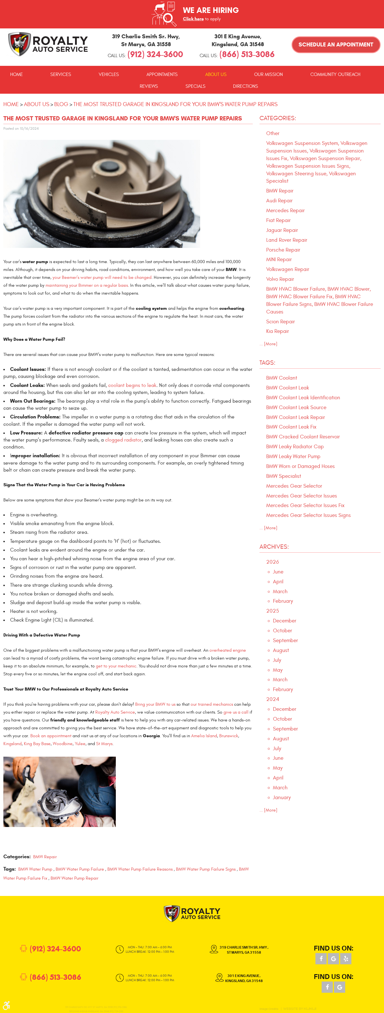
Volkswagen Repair (287, 269)
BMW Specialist (283, 476)
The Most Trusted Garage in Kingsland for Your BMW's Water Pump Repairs (175, 104)
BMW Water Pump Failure (80, 869)
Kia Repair (277, 331)
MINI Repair (279, 259)
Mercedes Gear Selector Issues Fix (305, 505)
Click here (193, 18)
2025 (272, 611)
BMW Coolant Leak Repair (295, 417)
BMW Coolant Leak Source (296, 407)
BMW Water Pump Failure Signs (206, 869)
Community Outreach (335, 74)
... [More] (268, 343)
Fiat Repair (278, 220)
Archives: (274, 546)
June (278, 572)
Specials (195, 86)
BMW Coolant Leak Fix (291, 427)
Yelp (345, 958)
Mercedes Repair (285, 210)
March (280, 591)
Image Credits (268, 1008)
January (282, 797)
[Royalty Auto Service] (48, 44)
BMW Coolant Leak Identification (303, 398)
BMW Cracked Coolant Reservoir (303, 437)
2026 (272, 562)
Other (272, 133)
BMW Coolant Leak (287, 388)
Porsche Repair (283, 250)
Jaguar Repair (282, 230)
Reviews (149, 86)
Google (333, 958)
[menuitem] (16, 74)
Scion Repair (280, 322)
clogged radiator (123, 440)
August (281, 650)
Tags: (267, 362)
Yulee (80, 743)
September (285, 640)
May (278, 670)
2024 (272, 699)
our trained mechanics (212, 704)
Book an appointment (50, 735)
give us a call (236, 712)
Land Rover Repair (286, 240)
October (282, 630)
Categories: (277, 118)
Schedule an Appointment (336, 44)
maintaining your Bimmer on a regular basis (87, 285)
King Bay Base (37, 743)
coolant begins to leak (132, 385)
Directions (245, 86)
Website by (300, 1009)
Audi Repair (279, 201)
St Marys (104, 743)
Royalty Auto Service (115, 712)
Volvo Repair (280, 279)
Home (16, 74)
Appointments (162, 74)
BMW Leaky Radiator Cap (295, 446)
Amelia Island (204, 735)
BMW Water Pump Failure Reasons (140, 869)
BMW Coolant (281, 378)
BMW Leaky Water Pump (293, 456)
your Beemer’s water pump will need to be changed (102, 277)
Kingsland (12, 743)
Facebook (321, 958)
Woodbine (63, 743)
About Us (216, 74)
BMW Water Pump (35, 869)
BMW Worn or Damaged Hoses (300, 466)
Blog (61, 104)
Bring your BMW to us (155, 704)
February (283, 601)
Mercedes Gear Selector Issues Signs (308, 515)
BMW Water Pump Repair (74, 878)
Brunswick (228, 735)
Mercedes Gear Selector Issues (301, 496)
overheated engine (227, 650)
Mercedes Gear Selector (294, 486)
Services (60, 74)
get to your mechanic (116, 666)
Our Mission (268, 74)
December (284, 621)
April (278, 582)
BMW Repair (45, 856)
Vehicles (109, 74)
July (277, 660)
